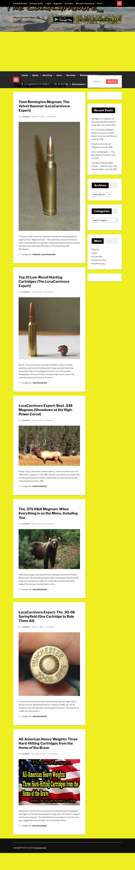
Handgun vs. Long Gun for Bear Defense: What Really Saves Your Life (103, 121)
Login (48, 3)
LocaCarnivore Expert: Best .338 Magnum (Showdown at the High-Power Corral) (46, 410)
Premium (36, 254)
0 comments (51, 116)
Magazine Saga (40, 848)
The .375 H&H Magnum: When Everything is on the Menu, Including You (48, 513)
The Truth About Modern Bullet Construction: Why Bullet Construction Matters (104, 132)
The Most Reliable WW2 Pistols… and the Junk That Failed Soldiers (104, 166)
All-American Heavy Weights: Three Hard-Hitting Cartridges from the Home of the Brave (48, 743)
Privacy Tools (36, 3)
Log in (94, 253)
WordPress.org (98, 263)
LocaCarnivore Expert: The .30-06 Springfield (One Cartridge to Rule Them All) (47, 616)
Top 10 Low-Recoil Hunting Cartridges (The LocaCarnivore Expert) (44, 281)
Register (58, 3)
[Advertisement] (67, 51)
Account (69, 3)
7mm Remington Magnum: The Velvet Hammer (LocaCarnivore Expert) (44, 106)
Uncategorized (48, 254)
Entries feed (96, 256)
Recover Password (85, 3)
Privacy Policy (20, 3)
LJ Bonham (25, 116)
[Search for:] (97, 82)
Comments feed (98, 260)
